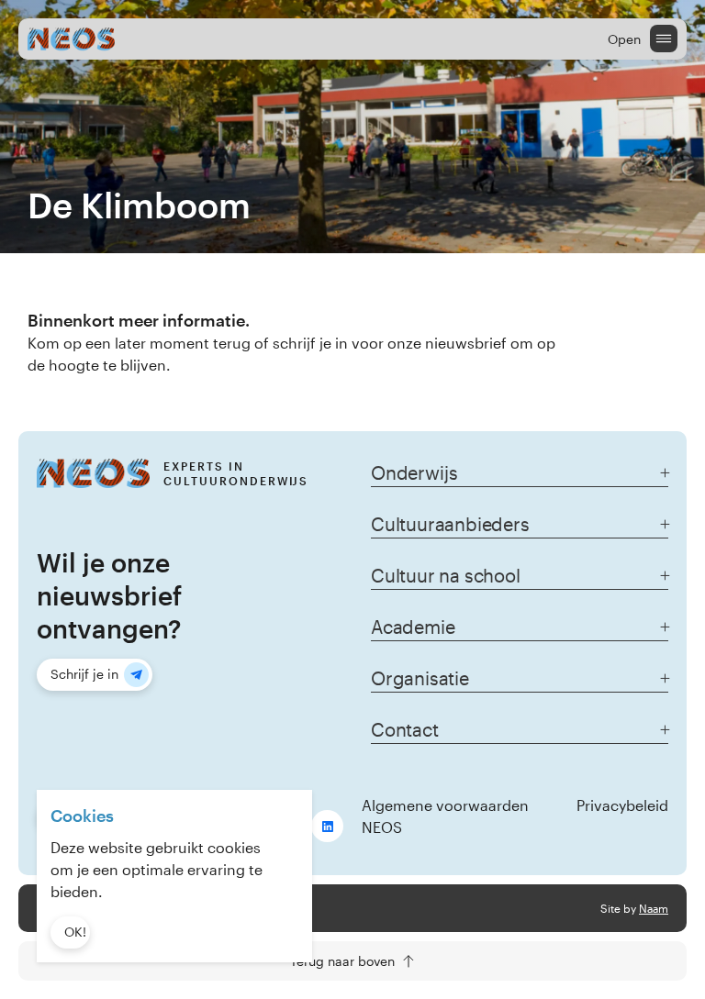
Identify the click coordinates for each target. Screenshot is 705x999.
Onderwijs (414, 472)
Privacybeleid (622, 805)
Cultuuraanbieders (450, 524)
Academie (412, 627)
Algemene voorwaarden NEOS (445, 816)
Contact (405, 729)
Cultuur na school (445, 575)
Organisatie (420, 678)
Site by (634, 908)
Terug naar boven (342, 961)
